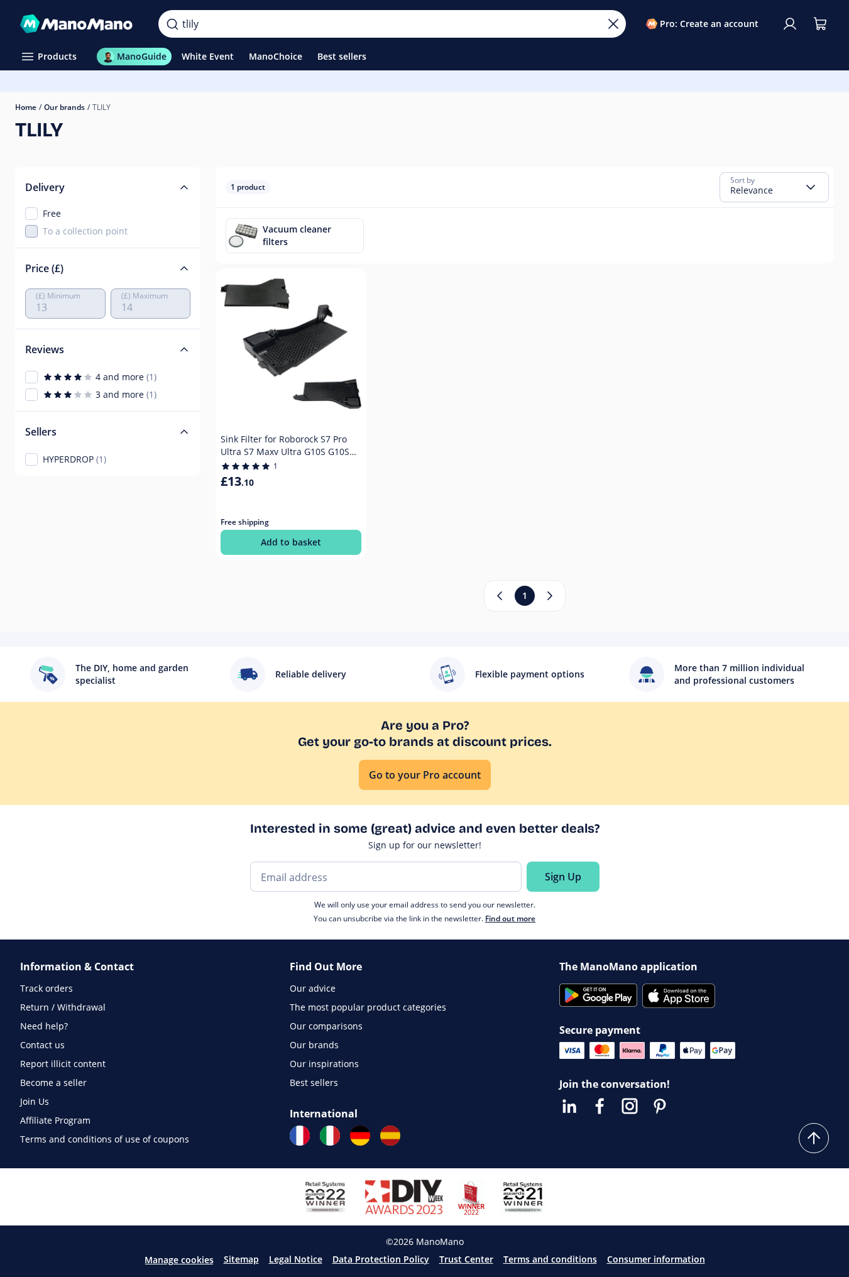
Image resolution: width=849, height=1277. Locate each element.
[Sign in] (790, 24)
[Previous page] (500, 596)
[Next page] (550, 596)
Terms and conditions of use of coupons (104, 1139)
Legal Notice (295, 1259)
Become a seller (53, 1082)
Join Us (34, 1101)
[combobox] (774, 187)
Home (25, 107)
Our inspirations (324, 1064)
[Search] (172, 24)
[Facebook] (599, 1106)
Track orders (46, 988)
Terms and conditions (550, 1259)
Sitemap (241, 1259)
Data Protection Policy (380, 1259)
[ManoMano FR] (300, 1136)
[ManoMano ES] (390, 1136)
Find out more (510, 918)
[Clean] (613, 23)
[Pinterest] (660, 1106)
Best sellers (314, 1082)
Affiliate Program (55, 1120)
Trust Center (466, 1259)
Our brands (64, 107)
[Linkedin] (569, 1106)
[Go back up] (814, 1138)
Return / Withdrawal (63, 1007)
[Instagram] (630, 1106)
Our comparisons (326, 1026)
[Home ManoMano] (79, 24)
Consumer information (656, 1259)
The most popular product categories (368, 1007)
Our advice (313, 988)
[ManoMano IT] (330, 1136)
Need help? (44, 1026)
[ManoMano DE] (360, 1136)
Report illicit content (63, 1064)
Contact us (42, 1045)
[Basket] (820, 24)
